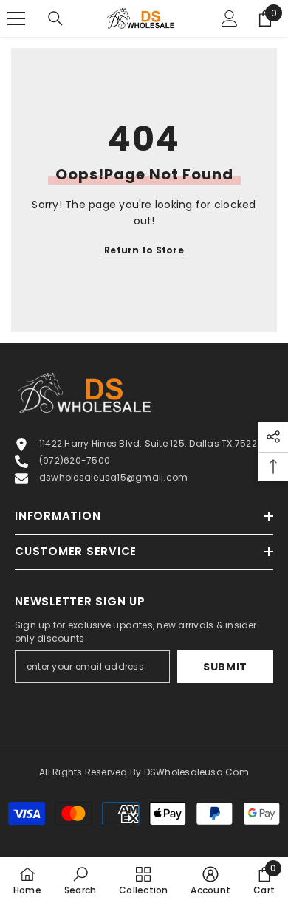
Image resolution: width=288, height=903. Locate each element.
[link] (80, 880)
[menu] (16, 18)
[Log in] (230, 18)
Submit (225, 666)
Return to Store (144, 250)
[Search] (55, 18)
